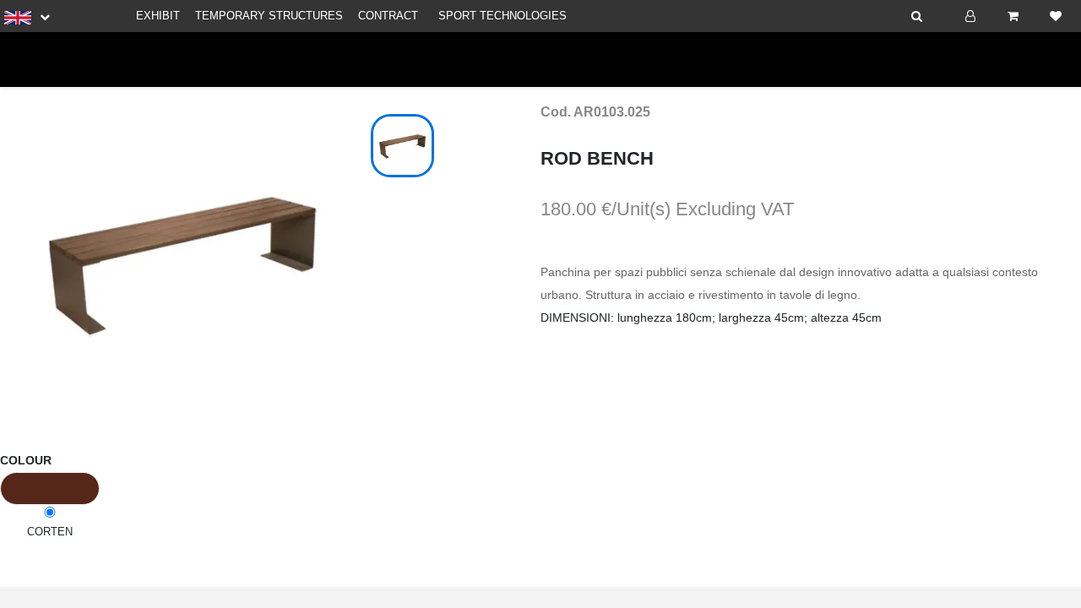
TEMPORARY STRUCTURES (269, 15)
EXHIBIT (158, 15)
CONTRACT (388, 15)
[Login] (970, 16)
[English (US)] (27, 16)
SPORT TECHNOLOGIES (502, 15)
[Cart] (1013, 16)
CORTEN (50, 531)
